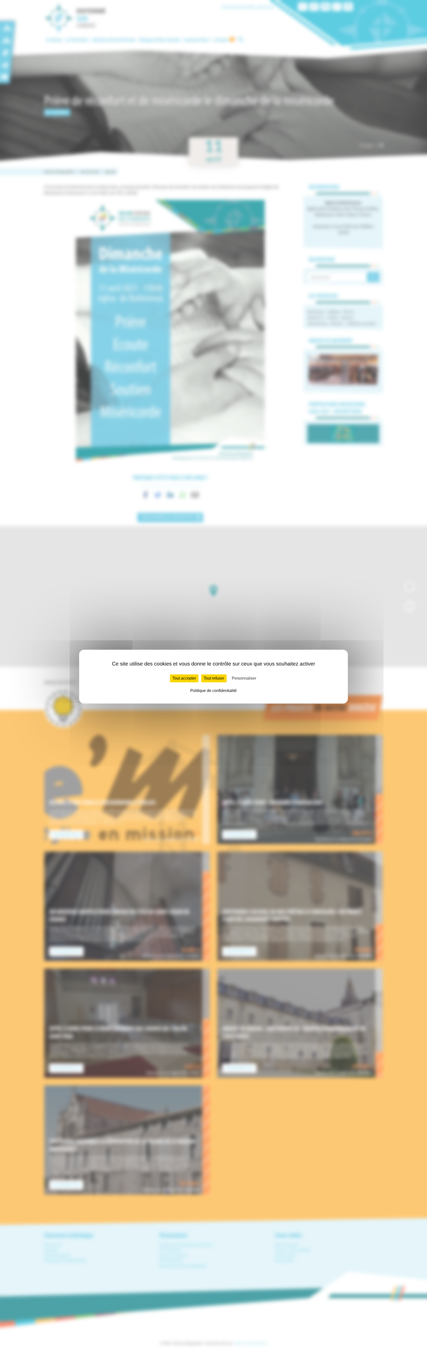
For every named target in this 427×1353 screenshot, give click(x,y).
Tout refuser (214, 678)
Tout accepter (184, 678)
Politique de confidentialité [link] (213, 690)
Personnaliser (244, 678)
